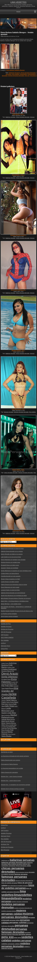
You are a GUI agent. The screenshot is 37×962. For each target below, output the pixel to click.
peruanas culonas (18, 922)
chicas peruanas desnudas (28, 73)
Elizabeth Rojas (6, 679)
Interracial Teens (5, 646)
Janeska (3, 700)
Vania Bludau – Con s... (18, 175)
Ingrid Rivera (9, 688)
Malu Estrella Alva (5, 715)
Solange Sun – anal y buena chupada (11, 776)
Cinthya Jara (10, 667)
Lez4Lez (3, 643)
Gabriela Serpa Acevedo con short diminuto (13, 593)
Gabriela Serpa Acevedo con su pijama (12, 551)
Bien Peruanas (5, 850)
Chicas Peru (4, 648)
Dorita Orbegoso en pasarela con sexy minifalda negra (16, 571)
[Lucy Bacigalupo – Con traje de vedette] (18, 382)
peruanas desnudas (14, 927)
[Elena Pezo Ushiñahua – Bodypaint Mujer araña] (18, 265)
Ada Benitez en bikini (7, 752)
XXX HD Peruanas (6, 632)
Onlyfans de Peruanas (7, 629)
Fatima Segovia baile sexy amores (10, 760)
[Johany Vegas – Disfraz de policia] (18, 442)
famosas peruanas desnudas (21, 412)
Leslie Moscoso (6, 709)
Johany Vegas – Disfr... (18, 469)
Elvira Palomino (9, 680)
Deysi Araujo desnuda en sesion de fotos (12, 548)
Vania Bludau (6, 736)
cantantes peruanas (8, 866)
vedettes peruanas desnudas (15, 945)
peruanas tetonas (25, 934)
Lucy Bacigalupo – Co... (18, 409)
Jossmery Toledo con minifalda (9, 568)
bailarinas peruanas (14, 73)
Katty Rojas (9, 706)
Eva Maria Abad (12, 684)
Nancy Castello (9, 725)
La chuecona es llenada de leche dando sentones (15, 756)
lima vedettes (15, 74)
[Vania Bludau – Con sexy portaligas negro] (18, 147)
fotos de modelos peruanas (9, 883)
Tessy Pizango (11, 734)
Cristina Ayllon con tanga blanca (10, 573)
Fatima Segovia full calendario (9, 772)
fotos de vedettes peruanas (17, 886)
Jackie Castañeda (9, 695)
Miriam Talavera (6, 723)
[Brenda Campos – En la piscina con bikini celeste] (18, 323)
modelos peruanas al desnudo (20, 901)
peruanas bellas (15, 920)
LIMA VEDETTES (18, 2)
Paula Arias (4, 728)
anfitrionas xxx (5, 860)
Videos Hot (7, 749)
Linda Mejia (11, 713)
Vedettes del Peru (6, 624)
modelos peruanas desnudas (13, 906)
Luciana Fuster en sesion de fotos (10, 590)
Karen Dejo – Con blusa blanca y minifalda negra (14, 601)
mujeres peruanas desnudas (16, 75)
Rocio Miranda (12, 728)
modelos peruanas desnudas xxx (23, 908)
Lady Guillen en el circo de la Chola (11, 557)
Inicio (18, 12)
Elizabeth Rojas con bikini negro (10, 565)
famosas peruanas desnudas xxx (24, 880)
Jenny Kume (10, 702)
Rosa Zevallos (5, 730)
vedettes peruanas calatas (10, 944)
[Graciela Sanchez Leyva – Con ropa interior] (18, 207)
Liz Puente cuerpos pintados (9, 613)
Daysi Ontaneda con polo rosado (10, 587)
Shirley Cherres (7, 733)
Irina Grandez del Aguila (9, 691)
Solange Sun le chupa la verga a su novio (12, 789)
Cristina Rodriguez (9, 669)
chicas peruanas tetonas (22, 872)
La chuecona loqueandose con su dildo (12, 768)
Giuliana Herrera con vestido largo (10, 562)
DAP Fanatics (5, 635)
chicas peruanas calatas (23, 866)
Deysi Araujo (9, 673)
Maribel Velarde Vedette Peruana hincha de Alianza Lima (17, 611)
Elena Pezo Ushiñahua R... (18, 290)
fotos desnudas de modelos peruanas (18, 885)
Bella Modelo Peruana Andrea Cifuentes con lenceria (16, 598)
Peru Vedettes (5, 640)
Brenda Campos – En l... (18, 350)
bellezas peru (26, 864)
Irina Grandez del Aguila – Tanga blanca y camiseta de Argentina (16, 607)
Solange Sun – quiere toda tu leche (11, 780)
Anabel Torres (4, 663)
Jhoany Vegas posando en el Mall (10, 579)
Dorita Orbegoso (9, 676)
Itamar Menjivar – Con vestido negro (11, 604)
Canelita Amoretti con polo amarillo (10, 576)
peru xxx (27, 75)
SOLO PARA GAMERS (7, 637)
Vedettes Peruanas (6, 626)
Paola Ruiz (11, 726)
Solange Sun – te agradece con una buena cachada (15, 784)
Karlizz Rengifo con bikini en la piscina (12, 554)
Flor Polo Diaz (7, 686)
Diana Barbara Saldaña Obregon (15, 70)
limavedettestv (32, 74)
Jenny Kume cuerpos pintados (9, 616)
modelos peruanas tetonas (8, 911)
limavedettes (23, 74)
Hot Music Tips (5, 844)
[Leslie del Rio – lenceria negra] (18, 503)
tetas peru (17, 937)
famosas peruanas (8, 412)
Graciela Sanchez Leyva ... (18, 235)
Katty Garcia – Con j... (18, 114)
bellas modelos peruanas (15, 864)
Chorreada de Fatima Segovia (9, 764)
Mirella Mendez (10, 721)
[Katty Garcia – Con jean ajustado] (18, 100)
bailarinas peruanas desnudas (12, 862)
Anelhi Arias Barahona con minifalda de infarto (14, 595)
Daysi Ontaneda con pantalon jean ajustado (13, 559)
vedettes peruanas (21, 940)
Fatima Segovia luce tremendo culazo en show (14, 584)
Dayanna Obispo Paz (7, 671)
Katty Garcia (9, 704)
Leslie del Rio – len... (18, 530)
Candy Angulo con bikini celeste (10, 582)
